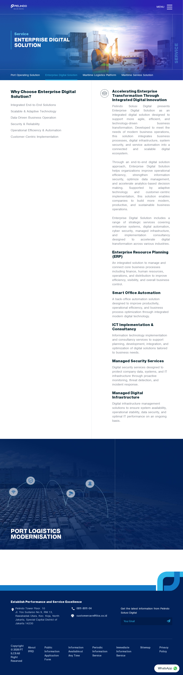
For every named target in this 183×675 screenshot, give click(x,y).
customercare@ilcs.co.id (91, 615)
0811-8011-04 (84, 608)
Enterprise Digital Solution (61, 75)
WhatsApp (165, 668)
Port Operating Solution (25, 75)
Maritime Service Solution (137, 75)
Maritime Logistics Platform (99, 75)
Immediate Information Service (123, 651)
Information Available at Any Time (75, 651)
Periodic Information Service (99, 651)
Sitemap (145, 647)
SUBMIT (168, 621)
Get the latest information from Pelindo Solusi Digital (145, 610)
